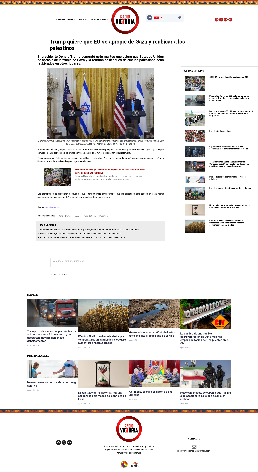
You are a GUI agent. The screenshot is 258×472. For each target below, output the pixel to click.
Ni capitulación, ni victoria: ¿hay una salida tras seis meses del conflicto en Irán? (80, 234)
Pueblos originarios (65, 19)
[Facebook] (216, 19)
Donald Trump (65, 216)
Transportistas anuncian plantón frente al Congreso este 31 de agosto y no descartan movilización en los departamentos (229, 164)
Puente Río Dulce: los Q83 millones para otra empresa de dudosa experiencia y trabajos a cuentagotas (229, 98)
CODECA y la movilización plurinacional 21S (228, 77)
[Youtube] (226, 19)
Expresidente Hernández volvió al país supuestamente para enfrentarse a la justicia (229, 148)
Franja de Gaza (89, 216)
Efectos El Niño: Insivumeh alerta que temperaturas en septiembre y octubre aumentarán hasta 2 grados (226, 223)
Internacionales (99, 19)
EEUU (77, 216)
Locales (83, 19)
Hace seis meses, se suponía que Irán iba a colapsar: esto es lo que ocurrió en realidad (82, 237)
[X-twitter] (221, 19)
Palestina (103, 216)
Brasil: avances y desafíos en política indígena (230, 188)
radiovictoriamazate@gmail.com (193, 451)
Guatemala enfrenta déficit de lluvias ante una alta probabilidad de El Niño (152, 334)
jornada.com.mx (52, 207)
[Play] (149, 17)
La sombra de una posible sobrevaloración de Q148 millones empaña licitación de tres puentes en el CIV (204, 338)
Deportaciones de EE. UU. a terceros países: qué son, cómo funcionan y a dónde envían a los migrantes (89, 230)
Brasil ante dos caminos (220, 131)
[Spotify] (230, 19)
